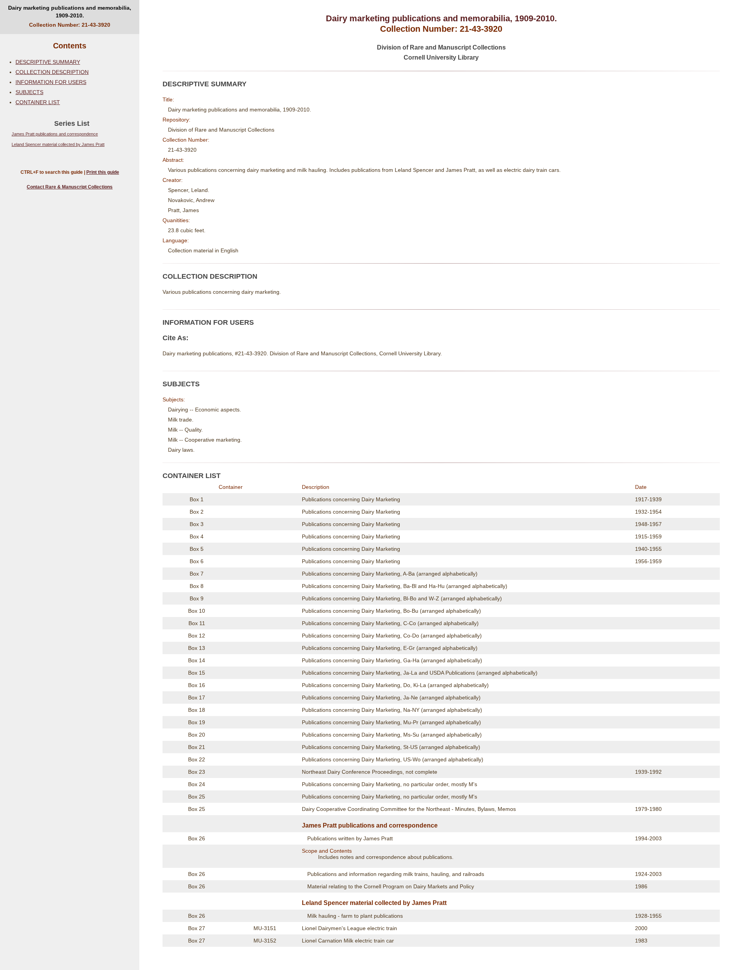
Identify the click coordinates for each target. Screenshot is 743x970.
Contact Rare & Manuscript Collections (70, 187)
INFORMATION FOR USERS (50, 82)
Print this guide (102, 172)
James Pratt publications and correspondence (55, 134)
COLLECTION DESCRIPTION (52, 72)
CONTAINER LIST (37, 102)
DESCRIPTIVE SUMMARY (47, 62)
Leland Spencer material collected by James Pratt (58, 144)
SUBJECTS (29, 92)
